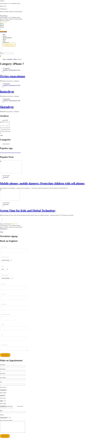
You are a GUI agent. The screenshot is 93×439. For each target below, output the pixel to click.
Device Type (3, 387)
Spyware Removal (18, 152)
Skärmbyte (7, 107)
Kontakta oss (6, 42)
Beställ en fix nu (9, 44)
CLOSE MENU (3, 31)
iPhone (15, 59)
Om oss (4, 36)
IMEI (1, 410)
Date (1, 382)
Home (4, 59)
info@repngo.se (3, 228)
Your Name (2, 364)
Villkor (1, 232)
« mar (1, 135)
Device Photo (3, 403)
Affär (4, 40)
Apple (1, 152)
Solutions (12, 152)
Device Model (3, 392)
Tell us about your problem (6, 420)
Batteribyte (7, 91)
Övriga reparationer (12, 76)
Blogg (4, 39)
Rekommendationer (7, 37)
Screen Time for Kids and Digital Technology (28, 210)
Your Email (2, 369)
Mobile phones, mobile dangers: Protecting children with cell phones (42, 183)
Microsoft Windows (7, 152)
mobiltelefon (10, 59)
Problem (2, 414)
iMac (3, 152)
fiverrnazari (7, 68)
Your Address (3, 377)
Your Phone (2, 373)
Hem (4, 34)
